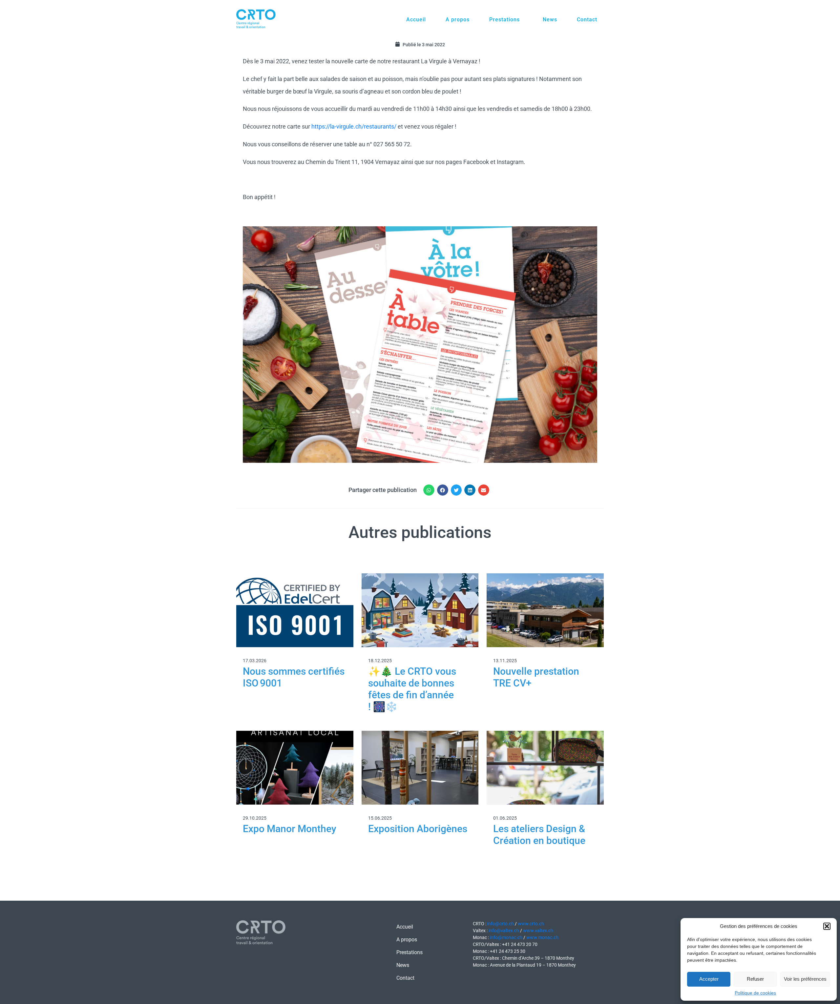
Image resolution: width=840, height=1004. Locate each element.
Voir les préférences (805, 979)
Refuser (755, 979)
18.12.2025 (380, 660)
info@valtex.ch (504, 930)
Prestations (504, 19)
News (550, 19)
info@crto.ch (500, 923)
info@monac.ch (506, 937)
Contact (587, 19)
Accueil (416, 19)
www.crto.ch (531, 923)
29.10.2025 (254, 818)
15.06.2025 (380, 818)
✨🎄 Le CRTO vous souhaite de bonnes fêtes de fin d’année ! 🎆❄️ (412, 689)
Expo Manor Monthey (289, 828)
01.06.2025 (505, 818)
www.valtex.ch (538, 930)
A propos (458, 19)
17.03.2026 (254, 660)
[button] (827, 926)
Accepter (709, 979)
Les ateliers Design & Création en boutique (539, 834)
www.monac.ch (541, 937)
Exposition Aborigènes (417, 828)
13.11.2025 (505, 660)
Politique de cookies (755, 992)
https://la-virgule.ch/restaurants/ (353, 126)
